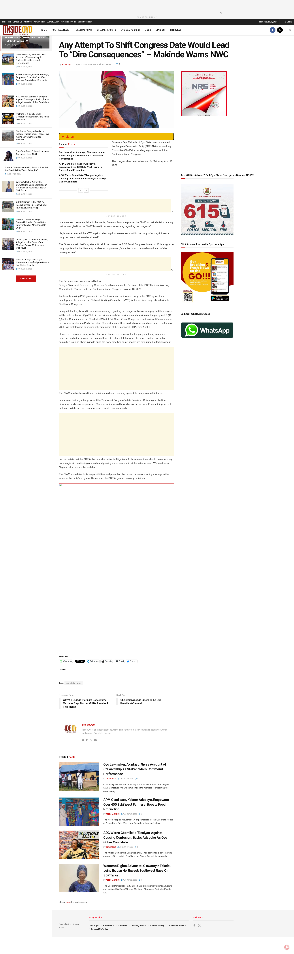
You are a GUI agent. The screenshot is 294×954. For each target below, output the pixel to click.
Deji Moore (111, 779)
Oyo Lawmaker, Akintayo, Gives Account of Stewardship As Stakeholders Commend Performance (82, 155)
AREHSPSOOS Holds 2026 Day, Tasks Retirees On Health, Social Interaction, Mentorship (31, 205)
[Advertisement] (146, 7)
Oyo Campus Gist (130, 30)
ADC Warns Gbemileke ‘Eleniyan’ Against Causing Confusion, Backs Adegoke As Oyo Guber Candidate (32, 99)
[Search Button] (290, 30)
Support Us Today (85, 22)
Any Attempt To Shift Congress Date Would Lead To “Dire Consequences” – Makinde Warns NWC (25, 37)
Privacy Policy (39, 22)
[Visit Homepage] (17, 30)
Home (43, 30)
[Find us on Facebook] (272, 30)
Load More (25, 278)
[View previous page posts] (80, 190)
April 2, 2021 (81, 64)
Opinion (160, 30)
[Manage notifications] (286, 947)
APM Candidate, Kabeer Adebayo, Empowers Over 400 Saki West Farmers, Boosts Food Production (32, 77)
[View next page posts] (86, 190)
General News (84, 30)
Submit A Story (53, 22)
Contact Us (17, 22)
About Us (28, 22)
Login (289, 22)
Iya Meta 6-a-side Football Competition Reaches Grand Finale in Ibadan (32, 117)
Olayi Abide (111, 847)
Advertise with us (68, 22)
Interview (175, 30)
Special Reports (106, 30)
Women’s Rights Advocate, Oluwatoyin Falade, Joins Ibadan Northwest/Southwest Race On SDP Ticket (136, 870)
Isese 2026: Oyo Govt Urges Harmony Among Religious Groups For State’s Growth (32, 262)
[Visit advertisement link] (116, 567)
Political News (60, 30)
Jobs (148, 30)
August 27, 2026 (130, 814)
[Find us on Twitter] (280, 30)
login (68, 902)
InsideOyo (6, 22)
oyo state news (73, 683)
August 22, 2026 (130, 880)
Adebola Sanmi (112, 814)
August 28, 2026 (126, 779)
